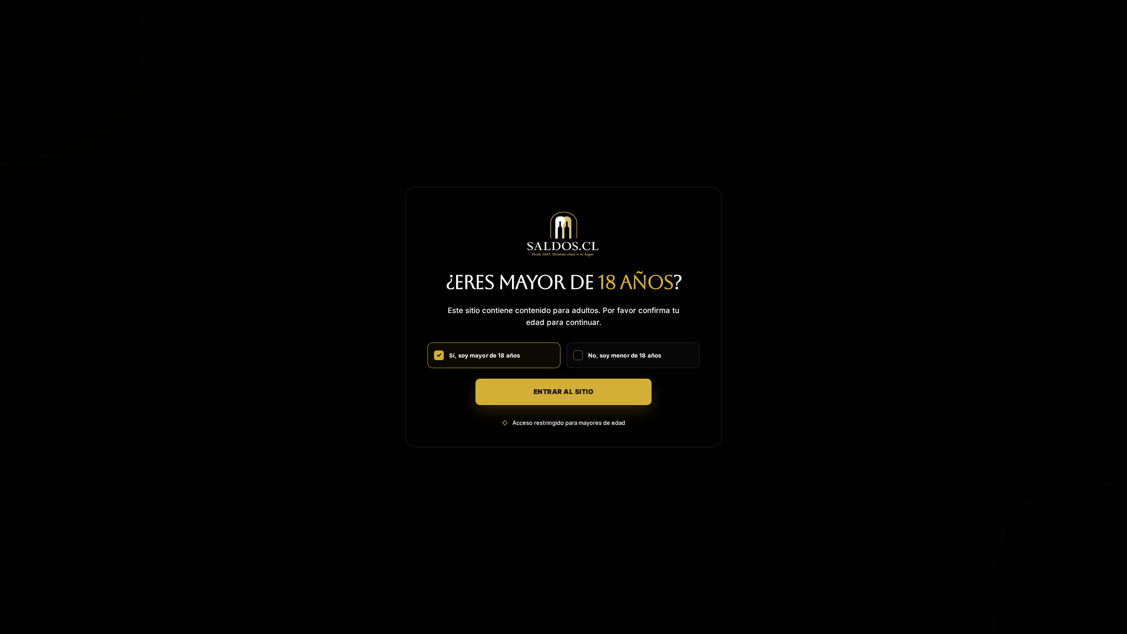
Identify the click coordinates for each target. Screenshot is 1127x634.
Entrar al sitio (564, 391)
